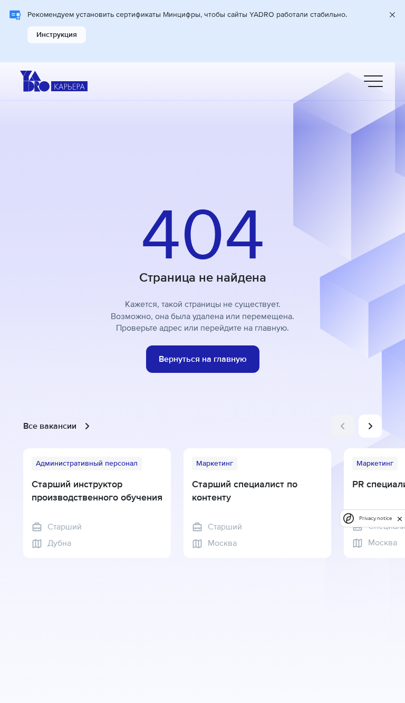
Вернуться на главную (203, 359)
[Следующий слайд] (370, 426)
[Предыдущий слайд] (342, 426)
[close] (400, 518)
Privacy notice (375, 518)
